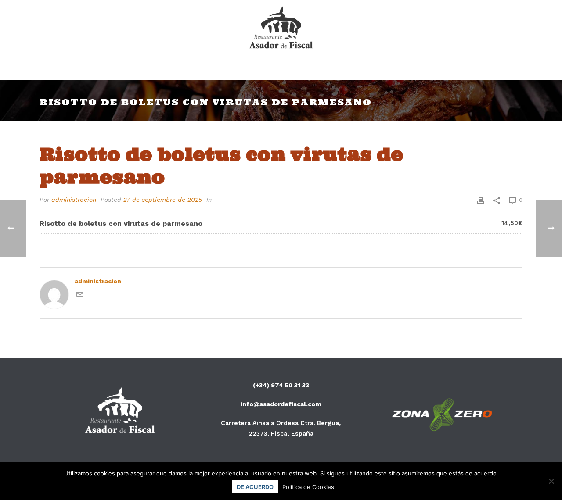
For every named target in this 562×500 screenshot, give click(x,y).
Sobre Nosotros (292, 68)
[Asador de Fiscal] (281, 28)
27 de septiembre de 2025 (162, 199)
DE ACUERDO (255, 486)
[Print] (480, 200)
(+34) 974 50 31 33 (281, 385)
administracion (73, 199)
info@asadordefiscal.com (281, 403)
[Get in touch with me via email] (79, 295)
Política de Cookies (308, 486)
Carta (234, 68)
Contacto (359, 68)
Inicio (194, 68)
